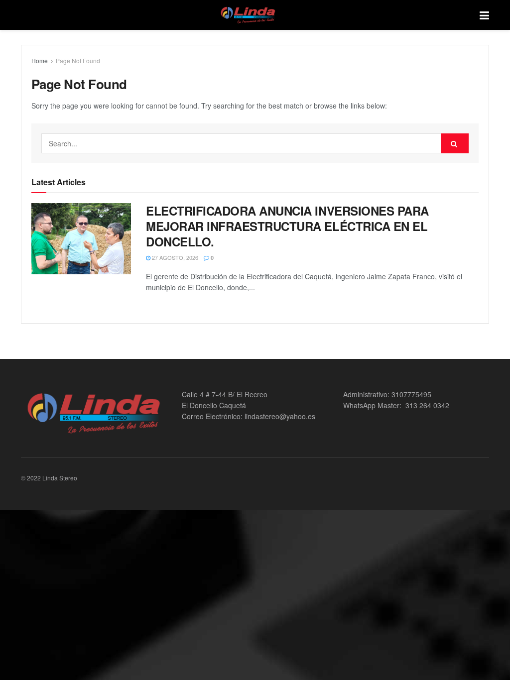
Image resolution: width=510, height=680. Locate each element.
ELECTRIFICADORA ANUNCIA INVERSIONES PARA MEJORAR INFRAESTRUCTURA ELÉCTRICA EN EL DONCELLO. (287, 226)
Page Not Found (78, 60)
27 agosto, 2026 (174, 257)
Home (39, 60)
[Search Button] (455, 143)
